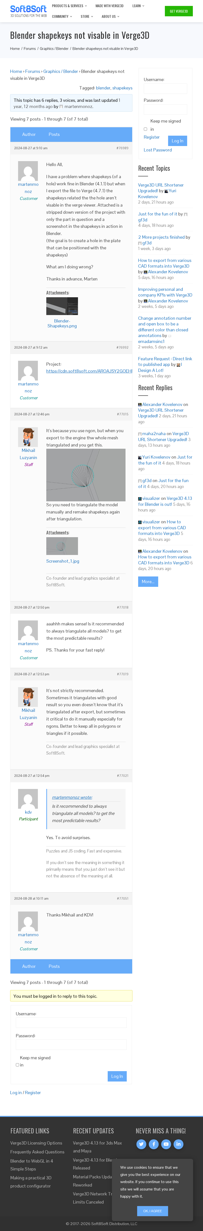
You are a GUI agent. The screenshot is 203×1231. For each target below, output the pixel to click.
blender (103, 88)
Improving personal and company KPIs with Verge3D (165, 292)
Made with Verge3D (110, 5)
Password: (25, 1036)
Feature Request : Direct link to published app (165, 361)
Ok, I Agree (152, 1211)
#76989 (122, 148)
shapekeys (122, 88)
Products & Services (67, 5)
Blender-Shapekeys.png (62, 323)
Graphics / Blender (60, 71)
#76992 (122, 348)
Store (85, 16)
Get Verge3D (179, 11)
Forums (32, 71)
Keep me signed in (35, 1061)
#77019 (122, 674)
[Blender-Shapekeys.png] (62, 306)
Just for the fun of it (157, 214)
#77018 (122, 608)
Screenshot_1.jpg (62, 561)
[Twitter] (141, 1144)
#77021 (122, 776)
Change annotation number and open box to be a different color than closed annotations (164, 326)
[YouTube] (166, 1144)
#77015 (122, 414)
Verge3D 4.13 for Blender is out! (165, 501)
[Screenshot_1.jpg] (62, 546)
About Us (109, 16)
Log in (16, 1092)
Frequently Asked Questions (37, 1152)
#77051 (122, 899)
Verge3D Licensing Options (36, 1143)
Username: (26, 1014)
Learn (136, 5)
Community (60, 16)
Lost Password (158, 150)
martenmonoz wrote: (72, 797)
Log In (117, 1076)
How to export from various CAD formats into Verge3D (164, 263)
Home (16, 71)
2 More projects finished (161, 237)
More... (148, 581)
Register (33, 1092)
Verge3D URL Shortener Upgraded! (163, 436)
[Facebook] (154, 1144)
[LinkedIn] (178, 1144)
